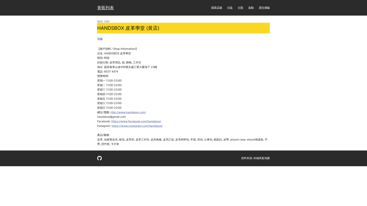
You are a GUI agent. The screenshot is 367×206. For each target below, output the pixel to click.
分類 (240, 7)
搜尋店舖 (216, 7)
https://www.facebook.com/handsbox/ (136, 121)
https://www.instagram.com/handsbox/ (137, 126)
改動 (251, 7)
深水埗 (100, 21)
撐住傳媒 (264, 7)
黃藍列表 (105, 7)
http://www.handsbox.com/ (128, 112)
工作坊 (107, 21)
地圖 (100, 38)
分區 (230, 7)
